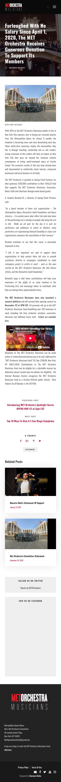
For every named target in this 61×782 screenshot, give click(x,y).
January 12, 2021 (15, 507)
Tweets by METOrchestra (30, 588)
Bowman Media (35, 775)
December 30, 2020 (16, 560)
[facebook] (40, 772)
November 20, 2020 (17, 68)
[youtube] (50, 772)
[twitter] (44, 772)
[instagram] (55, 772)
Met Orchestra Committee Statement (27, 556)
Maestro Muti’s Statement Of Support (27, 503)
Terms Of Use (37, 767)
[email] (35, 772)
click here (7, 749)
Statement (30, 449)
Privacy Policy (23, 767)
